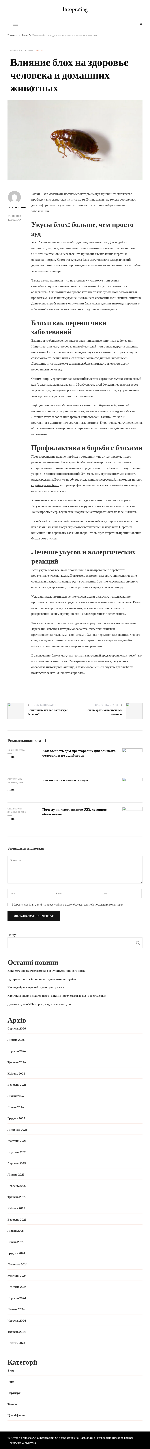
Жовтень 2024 (17, 1275)
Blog (11, 1370)
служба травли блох (45, 485)
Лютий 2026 (16, 1096)
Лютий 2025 (16, 1230)
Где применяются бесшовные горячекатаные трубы (42, 979)
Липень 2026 (16, 1039)
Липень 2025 (16, 1174)
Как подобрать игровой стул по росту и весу (36, 987)
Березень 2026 (17, 1084)
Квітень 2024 (16, 1343)
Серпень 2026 (17, 1028)
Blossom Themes (123, 1437)
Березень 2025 (17, 1219)
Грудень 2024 (16, 1253)
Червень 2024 (17, 1320)
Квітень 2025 (16, 1208)
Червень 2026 (17, 1051)
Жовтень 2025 (17, 1140)
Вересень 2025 (17, 1152)
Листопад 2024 (17, 1264)
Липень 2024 (16, 1309)
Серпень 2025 (17, 1163)
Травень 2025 (17, 1197)
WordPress (29, 1442)
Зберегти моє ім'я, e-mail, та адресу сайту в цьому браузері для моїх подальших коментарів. (67, 904)
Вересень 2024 (17, 1286)
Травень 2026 (17, 1062)
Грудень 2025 (16, 1118)
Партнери (14, 1392)
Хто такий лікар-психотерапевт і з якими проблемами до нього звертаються (57, 995)
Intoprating (75, 9)
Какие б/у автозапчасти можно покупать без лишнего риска (46, 970)
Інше (39, 50)
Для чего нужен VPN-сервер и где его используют (39, 1004)
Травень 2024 (17, 1331)
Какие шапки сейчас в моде (65, 780)
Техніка (13, 1404)
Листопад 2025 (17, 1129)
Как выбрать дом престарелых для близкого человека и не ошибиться (79, 752)
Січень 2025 (16, 1242)
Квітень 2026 (16, 1073)
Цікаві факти (16, 1415)
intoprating (14, 207)
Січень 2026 (16, 1107)
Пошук (12, 935)
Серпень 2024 (17, 1298)
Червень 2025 (17, 1185)
